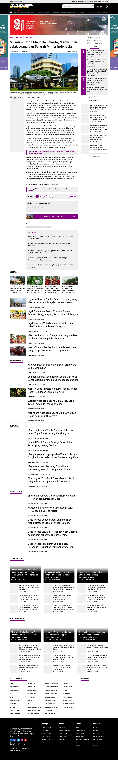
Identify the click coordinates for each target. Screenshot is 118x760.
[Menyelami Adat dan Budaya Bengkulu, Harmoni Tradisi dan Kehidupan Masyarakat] (70, 280)
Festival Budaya (80, 733)
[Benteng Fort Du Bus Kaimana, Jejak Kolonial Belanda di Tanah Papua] (81, 669)
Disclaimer (96, 730)
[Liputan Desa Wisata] (94, 37)
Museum (105, 12)
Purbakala (99, 12)
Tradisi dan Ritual (81, 730)
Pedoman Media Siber (99, 736)
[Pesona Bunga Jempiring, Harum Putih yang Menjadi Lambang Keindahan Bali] (35, 280)
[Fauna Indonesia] (94, 97)
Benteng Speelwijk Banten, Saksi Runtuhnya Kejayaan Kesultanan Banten (63, 647)
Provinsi (16, 12)
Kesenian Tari (80, 736)
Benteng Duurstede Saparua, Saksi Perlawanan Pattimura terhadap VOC (28, 667)
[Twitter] (18, 739)
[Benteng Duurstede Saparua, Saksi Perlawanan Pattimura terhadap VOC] (14, 669)
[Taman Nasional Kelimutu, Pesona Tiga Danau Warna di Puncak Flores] (81, 609)
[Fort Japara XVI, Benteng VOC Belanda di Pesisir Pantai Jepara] (81, 648)
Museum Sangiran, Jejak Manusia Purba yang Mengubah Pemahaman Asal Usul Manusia (48, 259)
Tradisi (29, 12)
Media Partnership (98, 739)
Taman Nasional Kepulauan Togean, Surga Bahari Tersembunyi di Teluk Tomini (28, 597)
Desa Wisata (91, 12)
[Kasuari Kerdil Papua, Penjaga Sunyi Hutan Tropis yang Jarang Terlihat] (18, 445)
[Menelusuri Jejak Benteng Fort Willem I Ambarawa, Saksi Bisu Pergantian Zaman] (18, 469)
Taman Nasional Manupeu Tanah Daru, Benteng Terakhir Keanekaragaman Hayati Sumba (63, 607)
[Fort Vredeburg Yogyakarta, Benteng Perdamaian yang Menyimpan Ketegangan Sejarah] (14, 648)
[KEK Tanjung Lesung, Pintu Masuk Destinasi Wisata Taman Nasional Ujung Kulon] (85, 108)
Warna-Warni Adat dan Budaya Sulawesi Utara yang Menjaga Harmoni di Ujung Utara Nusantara (52, 350)
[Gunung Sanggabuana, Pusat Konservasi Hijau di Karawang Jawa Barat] (14, 588)
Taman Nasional (63, 733)
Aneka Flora (62, 739)
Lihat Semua (105, 559)
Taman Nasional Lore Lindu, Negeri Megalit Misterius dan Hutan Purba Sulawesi (96, 587)
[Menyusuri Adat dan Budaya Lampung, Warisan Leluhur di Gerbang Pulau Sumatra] (18, 338)
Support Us (96, 742)
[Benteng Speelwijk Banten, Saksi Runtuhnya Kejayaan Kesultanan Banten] (48, 648)
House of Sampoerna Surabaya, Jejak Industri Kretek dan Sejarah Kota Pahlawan (51, 237)
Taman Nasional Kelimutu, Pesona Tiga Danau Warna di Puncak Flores (96, 607)
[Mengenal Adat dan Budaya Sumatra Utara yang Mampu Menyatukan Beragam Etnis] (52, 280)
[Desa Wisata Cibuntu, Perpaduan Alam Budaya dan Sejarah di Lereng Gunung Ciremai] (18, 535)
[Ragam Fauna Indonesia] (94, 40)
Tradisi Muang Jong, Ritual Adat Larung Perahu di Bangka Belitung (17, 288)
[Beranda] (21, 6)
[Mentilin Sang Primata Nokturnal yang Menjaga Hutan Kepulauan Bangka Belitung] (18, 392)
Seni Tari (41, 12)
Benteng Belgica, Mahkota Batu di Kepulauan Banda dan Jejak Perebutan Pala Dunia (92, 634)
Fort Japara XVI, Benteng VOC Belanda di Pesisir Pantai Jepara (97, 646)
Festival (34, 12)
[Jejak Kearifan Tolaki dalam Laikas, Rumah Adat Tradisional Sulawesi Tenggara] (18, 326)
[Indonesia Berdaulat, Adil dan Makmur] (59, 25)
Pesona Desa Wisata (64, 730)
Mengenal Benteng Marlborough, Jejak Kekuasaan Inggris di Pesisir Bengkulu (59, 634)
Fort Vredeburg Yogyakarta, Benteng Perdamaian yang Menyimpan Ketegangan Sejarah (30, 647)
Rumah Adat (75, 12)
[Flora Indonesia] (94, 157)
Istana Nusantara (65, 12)
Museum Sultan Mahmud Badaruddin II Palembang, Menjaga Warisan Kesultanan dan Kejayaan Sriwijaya (98, 139)
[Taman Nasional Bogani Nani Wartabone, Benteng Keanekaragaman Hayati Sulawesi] (48, 598)
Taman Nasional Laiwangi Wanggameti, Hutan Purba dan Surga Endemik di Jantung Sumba (29, 608)
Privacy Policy (97, 733)
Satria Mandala (38, 227)
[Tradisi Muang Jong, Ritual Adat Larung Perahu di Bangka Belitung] (17, 280)
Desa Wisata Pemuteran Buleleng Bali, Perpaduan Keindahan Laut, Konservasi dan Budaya (51, 546)
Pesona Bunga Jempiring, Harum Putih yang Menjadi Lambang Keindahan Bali (35, 288)
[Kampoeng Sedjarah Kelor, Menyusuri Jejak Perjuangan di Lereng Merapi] (18, 511)
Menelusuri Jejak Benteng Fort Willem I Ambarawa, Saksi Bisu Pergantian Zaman (24, 634)
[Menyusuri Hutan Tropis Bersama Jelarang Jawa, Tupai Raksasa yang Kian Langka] (18, 433)
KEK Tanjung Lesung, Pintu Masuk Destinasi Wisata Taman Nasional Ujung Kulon (99, 108)
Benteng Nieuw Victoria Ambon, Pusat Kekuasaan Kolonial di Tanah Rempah (97, 657)
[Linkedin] (11, 739)
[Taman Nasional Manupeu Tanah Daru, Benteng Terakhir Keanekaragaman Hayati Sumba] (48, 609)
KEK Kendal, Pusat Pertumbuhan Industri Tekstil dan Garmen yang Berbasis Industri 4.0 (98, 148)
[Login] (106, 7)
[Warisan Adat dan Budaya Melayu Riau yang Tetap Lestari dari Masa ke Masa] (18, 404)
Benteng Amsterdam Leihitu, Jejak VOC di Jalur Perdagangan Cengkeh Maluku (63, 657)
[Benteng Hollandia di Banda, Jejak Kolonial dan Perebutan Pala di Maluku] (48, 669)
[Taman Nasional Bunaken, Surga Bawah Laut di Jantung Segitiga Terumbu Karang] (81, 598)
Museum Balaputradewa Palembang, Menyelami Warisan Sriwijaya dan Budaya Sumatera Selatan (98, 118)
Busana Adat (55, 12)
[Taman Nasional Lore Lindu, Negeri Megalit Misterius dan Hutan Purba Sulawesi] (81, 588)
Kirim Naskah (96, 745)
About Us (95, 727)
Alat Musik (47, 12)
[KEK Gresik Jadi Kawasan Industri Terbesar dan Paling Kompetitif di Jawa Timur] (85, 129)
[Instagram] (22, 739)
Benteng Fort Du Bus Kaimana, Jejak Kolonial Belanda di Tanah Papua (97, 667)
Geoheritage (83, 12)
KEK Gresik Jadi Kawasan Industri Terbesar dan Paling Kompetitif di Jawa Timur (98, 128)
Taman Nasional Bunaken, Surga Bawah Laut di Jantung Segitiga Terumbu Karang (96, 597)
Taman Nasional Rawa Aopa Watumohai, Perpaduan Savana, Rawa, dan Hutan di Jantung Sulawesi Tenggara (63, 588)
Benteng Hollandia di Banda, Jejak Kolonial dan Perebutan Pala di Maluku (62, 667)
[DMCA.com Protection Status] (19, 745)
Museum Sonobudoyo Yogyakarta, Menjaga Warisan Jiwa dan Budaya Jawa (50, 266)
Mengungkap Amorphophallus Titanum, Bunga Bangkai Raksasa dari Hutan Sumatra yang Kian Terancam (53, 457)
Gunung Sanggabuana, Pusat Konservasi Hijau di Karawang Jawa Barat (29, 587)
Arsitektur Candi (46, 733)
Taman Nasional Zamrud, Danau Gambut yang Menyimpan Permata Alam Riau (92, 574)
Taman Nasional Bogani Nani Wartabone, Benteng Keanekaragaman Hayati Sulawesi (62, 598)
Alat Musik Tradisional (82, 739)
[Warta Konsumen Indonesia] (17, 97)
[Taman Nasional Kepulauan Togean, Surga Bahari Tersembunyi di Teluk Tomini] (14, 598)
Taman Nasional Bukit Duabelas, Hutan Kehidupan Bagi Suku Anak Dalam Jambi (59, 574)
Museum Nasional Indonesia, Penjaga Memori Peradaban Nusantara (49, 244)
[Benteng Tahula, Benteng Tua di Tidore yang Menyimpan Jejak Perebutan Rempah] (14, 658)
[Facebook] (15, 739)
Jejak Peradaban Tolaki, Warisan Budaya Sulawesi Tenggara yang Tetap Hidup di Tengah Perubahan (53, 314)
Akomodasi (62, 742)
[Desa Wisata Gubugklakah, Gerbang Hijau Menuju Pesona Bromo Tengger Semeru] (18, 523)
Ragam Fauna (62, 736)
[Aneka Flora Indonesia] (94, 43)
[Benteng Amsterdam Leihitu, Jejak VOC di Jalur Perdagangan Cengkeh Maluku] (48, 658)
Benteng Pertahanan (47, 739)
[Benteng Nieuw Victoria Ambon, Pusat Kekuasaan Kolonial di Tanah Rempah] (81, 658)
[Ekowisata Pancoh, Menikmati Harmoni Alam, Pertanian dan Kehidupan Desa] (18, 499)
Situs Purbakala (46, 736)
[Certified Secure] (15, 743)
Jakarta (47, 227)
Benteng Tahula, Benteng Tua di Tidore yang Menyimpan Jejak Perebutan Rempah (29, 657)
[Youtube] (26, 739)
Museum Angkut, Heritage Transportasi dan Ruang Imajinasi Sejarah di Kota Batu (50, 252)
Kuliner (78, 745)
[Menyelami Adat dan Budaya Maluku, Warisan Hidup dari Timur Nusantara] (18, 416)
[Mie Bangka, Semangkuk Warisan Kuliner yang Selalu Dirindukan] (18, 368)
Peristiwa (23, 12)
